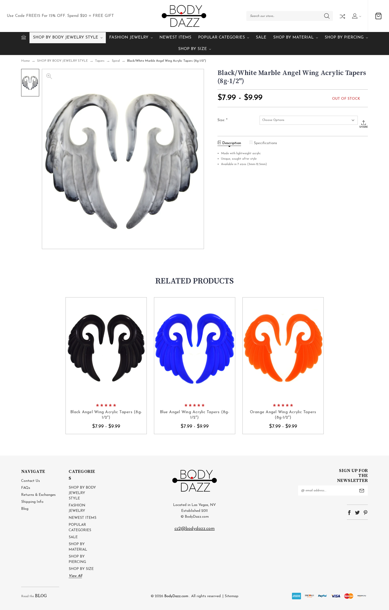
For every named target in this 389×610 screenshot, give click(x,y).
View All (75, 576)
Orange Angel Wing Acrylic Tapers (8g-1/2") (283, 415)
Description (231, 143)
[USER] (356, 16)
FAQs (25, 488)
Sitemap (231, 596)
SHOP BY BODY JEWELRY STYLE (65, 38)
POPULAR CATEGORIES (221, 38)
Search (327, 16)
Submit (361, 490)
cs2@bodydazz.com (194, 528)
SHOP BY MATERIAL (293, 38)
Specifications (265, 143)
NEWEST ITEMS (175, 38)
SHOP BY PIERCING (344, 38)
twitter (357, 512)
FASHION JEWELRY (128, 38)
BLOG (41, 596)
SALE (261, 38)
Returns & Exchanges (38, 495)
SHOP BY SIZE (192, 49)
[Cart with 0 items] (378, 16)
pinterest (365, 512)
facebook (349, 512)
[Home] (23, 37)
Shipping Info (32, 502)
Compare (342, 16)
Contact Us (30, 481)
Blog (24, 509)
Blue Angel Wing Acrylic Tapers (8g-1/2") (194, 415)
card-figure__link (106, 349)
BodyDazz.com (176, 596)
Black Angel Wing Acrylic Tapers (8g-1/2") (106, 415)
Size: (222, 120)
